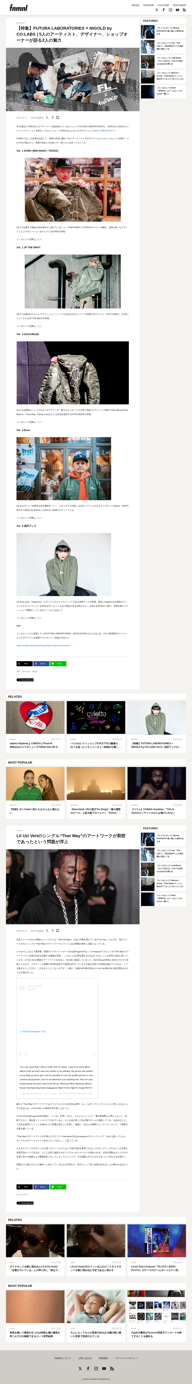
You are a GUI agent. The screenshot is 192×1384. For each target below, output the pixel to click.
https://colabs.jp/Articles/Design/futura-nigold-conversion (43, 645)
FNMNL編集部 (37, 118)
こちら (38, 239)
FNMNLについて (62, 1358)
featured (20, 23)
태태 (23, 1093)
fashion (13, 739)
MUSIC (136, 5)
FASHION (148, 5)
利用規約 (103, 1358)
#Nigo (35, 671)
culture (73, 739)
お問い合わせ (85, 1358)
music (19, 830)
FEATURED (179, 5)
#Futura (26, 671)
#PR (18, 671)
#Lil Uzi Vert (22, 1194)
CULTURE (163, 5)
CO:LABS (100, 130)
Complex (20, 951)
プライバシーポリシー (126, 1358)
